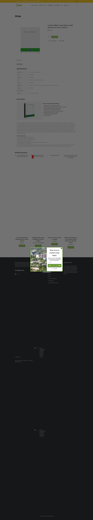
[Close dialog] (61, 248)
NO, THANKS (54, 268)
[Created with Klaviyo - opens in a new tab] (46, 272)
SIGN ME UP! (54, 265)
